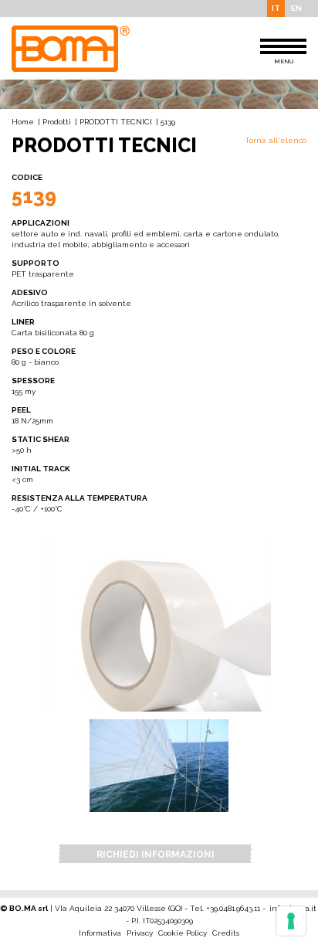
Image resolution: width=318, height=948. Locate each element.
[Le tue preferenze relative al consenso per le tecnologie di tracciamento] (291, 921)
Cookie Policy (182, 933)
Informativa (100, 933)
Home (23, 121)
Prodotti (56, 121)
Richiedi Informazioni (155, 854)
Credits (225, 933)
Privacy (140, 933)
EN (296, 8)
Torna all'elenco (275, 140)
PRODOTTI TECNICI (116, 121)
